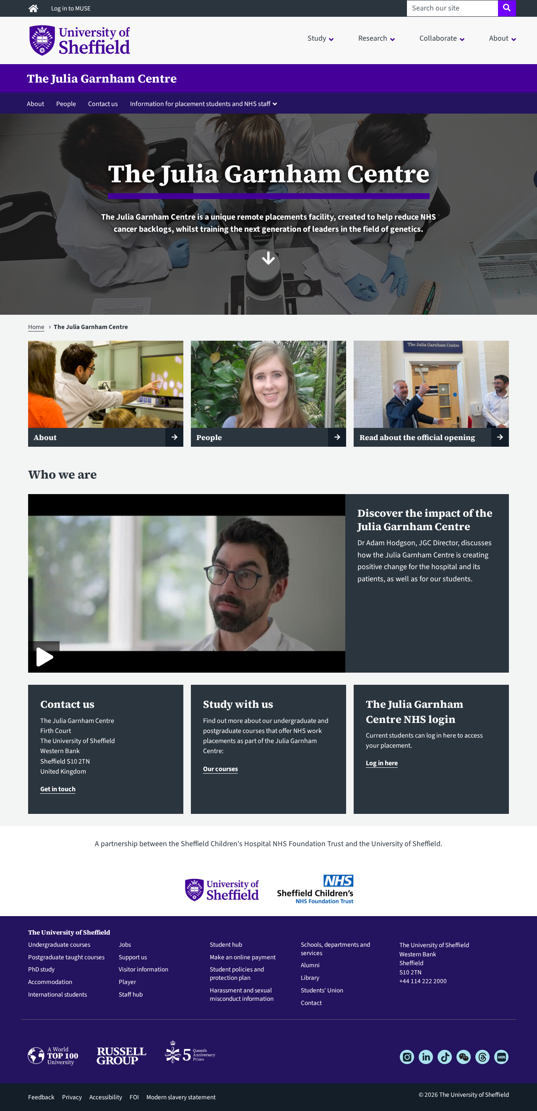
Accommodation (50, 982)
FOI (134, 1097)
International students (57, 995)
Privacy (72, 1097)
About (35, 104)
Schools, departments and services (335, 949)
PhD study (41, 970)
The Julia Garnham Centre (102, 78)
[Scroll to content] (268, 258)
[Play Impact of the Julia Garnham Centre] (44, 657)
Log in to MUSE (71, 8)
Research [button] (372, 38)
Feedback (41, 1097)
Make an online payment (243, 957)
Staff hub (131, 995)
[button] (205, 103)
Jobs (125, 945)
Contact (311, 1003)
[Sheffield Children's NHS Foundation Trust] (315, 889)
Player (127, 982)
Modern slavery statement (181, 1097)
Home (36, 326)
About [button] (498, 38)
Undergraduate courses (59, 945)
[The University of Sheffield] (221, 889)
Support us (133, 957)
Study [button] (317, 38)
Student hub (226, 945)
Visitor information (143, 970)
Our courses (220, 769)
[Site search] (507, 8)
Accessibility (105, 1097)
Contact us (103, 104)
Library (310, 978)
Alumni (310, 965)
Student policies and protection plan (237, 974)
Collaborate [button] (438, 38)
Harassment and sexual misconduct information (242, 995)
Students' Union (322, 991)
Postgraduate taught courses (66, 957)
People (66, 104)
